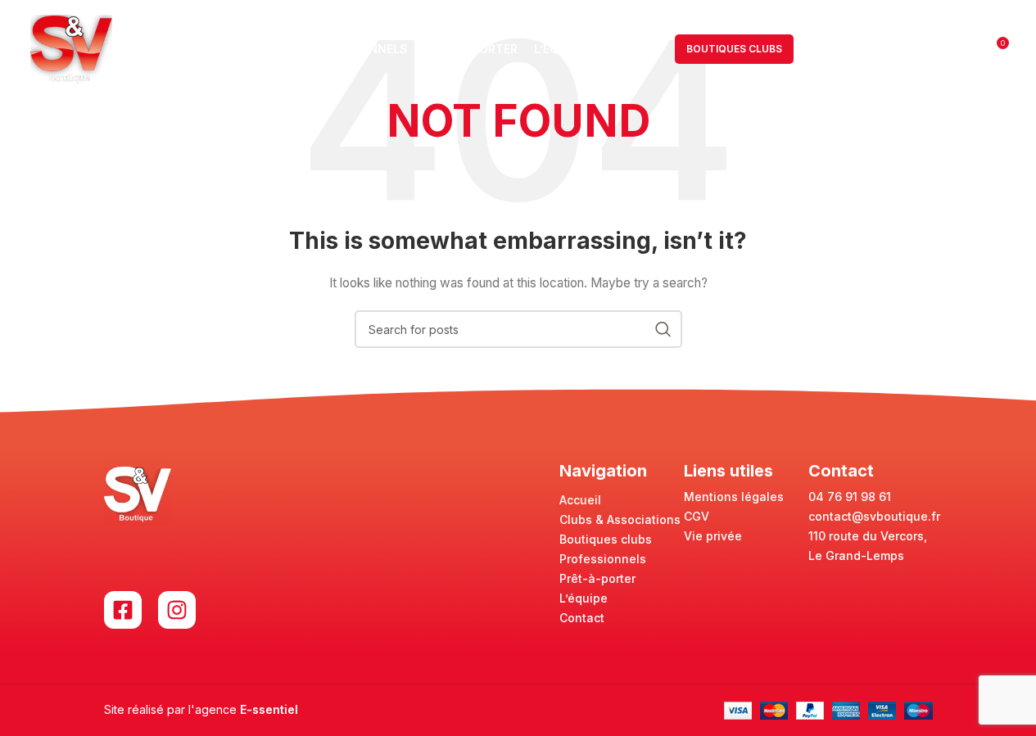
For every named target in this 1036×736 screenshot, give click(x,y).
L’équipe (583, 598)
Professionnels (602, 559)
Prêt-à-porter (597, 578)
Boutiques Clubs (734, 49)
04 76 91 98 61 (849, 496)
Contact (581, 618)
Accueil (580, 500)
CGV (696, 516)
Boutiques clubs (605, 539)
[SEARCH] (663, 329)
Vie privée (713, 536)
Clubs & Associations (620, 519)
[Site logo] (71, 48)
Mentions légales (734, 496)
